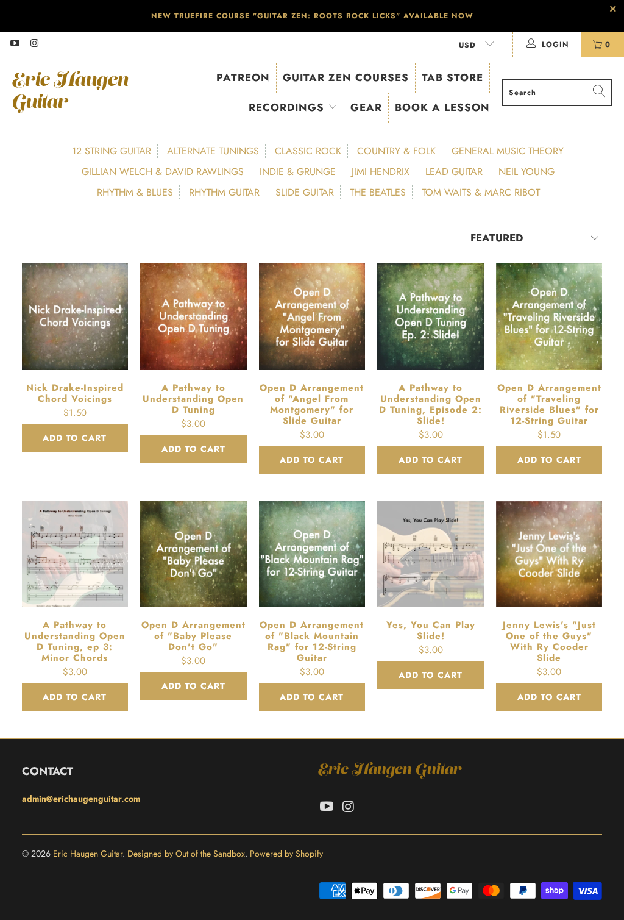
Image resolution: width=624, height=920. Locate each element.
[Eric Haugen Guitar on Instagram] (34, 44)
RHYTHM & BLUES (135, 192)
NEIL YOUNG (526, 172)
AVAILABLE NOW (438, 15)
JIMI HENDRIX (381, 172)
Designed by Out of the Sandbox (186, 853)
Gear (366, 107)
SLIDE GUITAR (304, 192)
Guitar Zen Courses (346, 77)
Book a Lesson (442, 107)
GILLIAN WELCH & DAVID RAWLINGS (163, 172)
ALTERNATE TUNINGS (213, 151)
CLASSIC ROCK (308, 151)
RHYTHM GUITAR (224, 192)
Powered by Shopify (286, 853)
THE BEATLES (378, 192)
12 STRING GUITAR (111, 151)
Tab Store (452, 77)
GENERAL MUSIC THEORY (508, 151)
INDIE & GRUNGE (298, 172)
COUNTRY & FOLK (396, 151)
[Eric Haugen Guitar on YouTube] (14, 44)
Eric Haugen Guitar (87, 853)
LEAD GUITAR (454, 172)
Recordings (288, 107)
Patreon (243, 77)
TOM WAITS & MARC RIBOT (481, 192)
